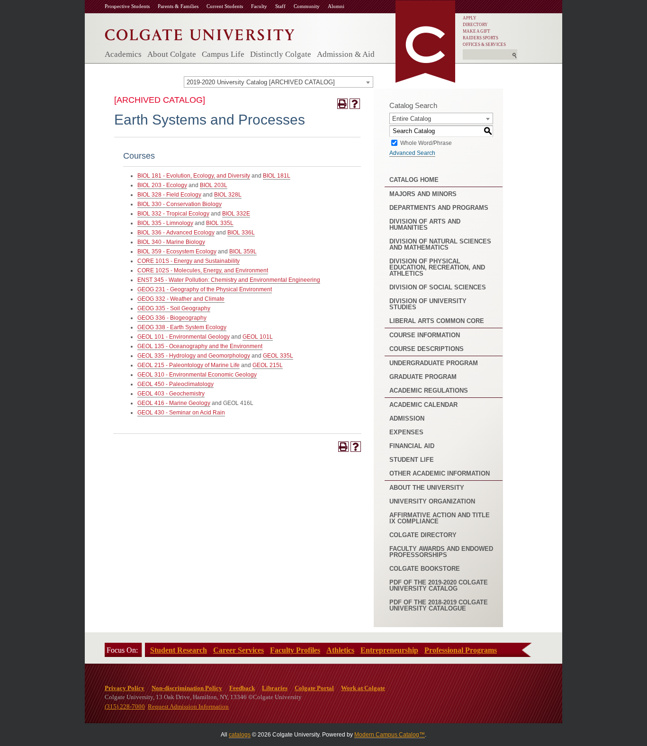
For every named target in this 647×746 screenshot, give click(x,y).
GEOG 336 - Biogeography (172, 318)
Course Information (424, 335)
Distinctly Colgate (280, 54)
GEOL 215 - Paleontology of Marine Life (188, 365)
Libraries (275, 688)
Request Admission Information (188, 706)
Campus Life (223, 54)
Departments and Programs (438, 207)
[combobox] (278, 82)
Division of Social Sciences (437, 287)
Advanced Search (412, 153)
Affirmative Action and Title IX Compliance (439, 518)
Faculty (259, 6)
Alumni (336, 6)
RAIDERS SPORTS (480, 38)
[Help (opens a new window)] (355, 104)
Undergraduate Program (433, 363)
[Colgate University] (200, 32)
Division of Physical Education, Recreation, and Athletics (437, 267)
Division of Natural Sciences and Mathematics (440, 244)
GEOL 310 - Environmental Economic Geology (197, 374)
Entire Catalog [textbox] (411, 118)
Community (307, 6)
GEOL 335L (278, 355)
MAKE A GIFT (476, 31)
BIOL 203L (213, 185)
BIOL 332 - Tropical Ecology (173, 213)
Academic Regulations (428, 390)
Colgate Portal (314, 688)
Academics (123, 54)
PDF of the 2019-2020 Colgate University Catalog (438, 585)
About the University (426, 487)
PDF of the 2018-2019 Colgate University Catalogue (438, 605)
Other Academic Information (439, 473)
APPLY (469, 18)
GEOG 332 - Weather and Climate (181, 299)
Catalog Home (414, 179)
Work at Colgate (363, 688)
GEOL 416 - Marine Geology (173, 403)
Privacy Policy (124, 688)
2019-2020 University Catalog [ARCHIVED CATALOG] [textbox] (261, 82)
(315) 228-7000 (125, 706)
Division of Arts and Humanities (424, 224)
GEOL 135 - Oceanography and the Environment (199, 346)
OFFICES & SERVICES (484, 44)
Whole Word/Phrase (426, 142)
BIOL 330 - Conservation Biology (179, 204)
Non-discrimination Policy (187, 688)
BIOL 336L (241, 232)
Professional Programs (460, 650)
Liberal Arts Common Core (436, 320)
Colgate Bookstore (424, 568)
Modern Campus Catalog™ (389, 734)
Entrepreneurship (389, 650)
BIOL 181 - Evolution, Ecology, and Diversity (193, 175)
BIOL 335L (220, 223)
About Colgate (171, 54)
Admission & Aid (346, 54)
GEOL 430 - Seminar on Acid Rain (181, 412)
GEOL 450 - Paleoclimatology (175, 384)
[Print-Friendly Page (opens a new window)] (342, 104)
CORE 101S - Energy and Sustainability (188, 261)
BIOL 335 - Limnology (165, 223)
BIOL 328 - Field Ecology (169, 194)
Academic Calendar (423, 404)
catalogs (240, 734)
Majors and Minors (423, 194)
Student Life (411, 459)
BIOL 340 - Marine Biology (171, 242)
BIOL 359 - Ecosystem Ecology (176, 251)
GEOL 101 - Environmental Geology (183, 336)
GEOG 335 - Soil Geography (173, 308)
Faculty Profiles (295, 650)
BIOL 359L (243, 251)
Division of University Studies (428, 304)
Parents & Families (178, 6)
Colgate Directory (423, 535)
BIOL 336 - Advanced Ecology (176, 232)
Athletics (340, 650)
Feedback (242, 688)
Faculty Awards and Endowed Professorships (441, 551)
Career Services (238, 650)
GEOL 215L (267, 365)
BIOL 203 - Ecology (162, 185)
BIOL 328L (228, 194)
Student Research (178, 650)
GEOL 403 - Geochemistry (171, 393)
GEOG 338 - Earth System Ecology (181, 327)
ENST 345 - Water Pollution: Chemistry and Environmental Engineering (228, 280)
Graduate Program (423, 376)
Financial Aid (411, 445)
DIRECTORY (475, 24)
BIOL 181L (276, 175)
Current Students (225, 6)
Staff (280, 6)
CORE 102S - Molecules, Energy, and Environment (202, 270)
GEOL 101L (258, 336)
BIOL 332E (236, 213)
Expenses (406, 432)
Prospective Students (127, 6)
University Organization (432, 501)
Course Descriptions (426, 348)
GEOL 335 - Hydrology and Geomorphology (193, 355)
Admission (406, 418)
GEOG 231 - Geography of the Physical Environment (204, 289)
